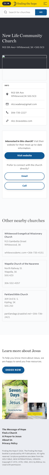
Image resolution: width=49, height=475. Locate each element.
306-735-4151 (36, 252)
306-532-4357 (12, 283)
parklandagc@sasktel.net (17, 313)
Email (25, 176)
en (5, 3)
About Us (7, 440)
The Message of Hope (14, 429)
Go (40, 12)
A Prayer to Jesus (12, 436)
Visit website (24, 155)
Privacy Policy (10, 443)
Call (24, 185)
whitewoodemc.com (15, 252)
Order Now (13, 370)
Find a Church (9, 433)
